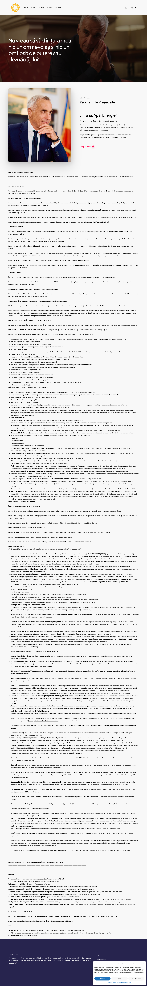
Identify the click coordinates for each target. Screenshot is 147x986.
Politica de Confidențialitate (124, 982)
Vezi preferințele (136, 978)
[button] (143, 964)
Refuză (119, 978)
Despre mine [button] (85, 146)
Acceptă (102, 978)
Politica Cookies (112, 982)
